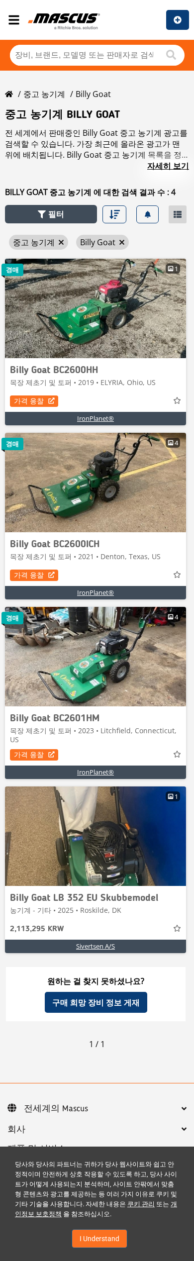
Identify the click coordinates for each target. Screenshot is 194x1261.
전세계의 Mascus (56, 1108)
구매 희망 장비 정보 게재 (96, 1002)
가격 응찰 (29, 400)
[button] (51, 214)
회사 (16, 1129)
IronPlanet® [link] (95, 418)
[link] (95, 308)
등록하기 (177, 20)
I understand (99, 1239)
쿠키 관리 (141, 1204)
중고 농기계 (44, 94)
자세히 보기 (168, 165)
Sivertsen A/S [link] (95, 946)
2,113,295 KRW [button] (37, 929)
